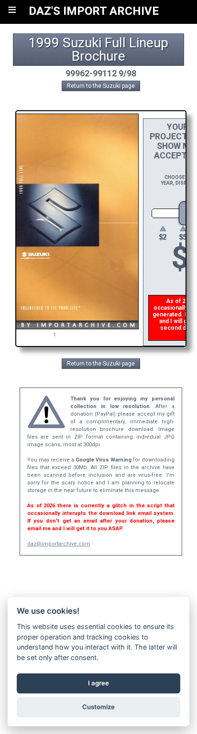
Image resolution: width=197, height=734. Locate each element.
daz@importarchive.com (58, 544)
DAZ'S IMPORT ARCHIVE (94, 11)
